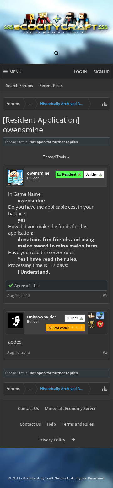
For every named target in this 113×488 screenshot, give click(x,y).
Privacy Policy (51, 440)
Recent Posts (51, 85)
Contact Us (28, 408)
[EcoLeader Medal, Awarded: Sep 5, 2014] (91, 316)
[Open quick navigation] (104, 104)
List (37, 285)
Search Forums (19, 85)
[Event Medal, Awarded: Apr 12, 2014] (91, 324)
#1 (105, 295)
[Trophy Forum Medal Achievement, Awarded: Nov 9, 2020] (100, 324)
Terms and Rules (78, 424)
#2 (105, 352)
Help (51, 424)
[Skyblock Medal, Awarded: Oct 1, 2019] (100, 316)
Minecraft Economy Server (70, 408)
